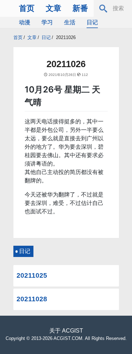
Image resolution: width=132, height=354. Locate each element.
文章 (53, 8)
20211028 (32, 299)
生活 (69, 22)
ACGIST (72, 331)
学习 (47, 22)
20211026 (66, 37)
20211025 (32, 275)
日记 (92, 22)
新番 (80, 8)
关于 (55, 331)
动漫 (24, 22)
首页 (26, 8)
